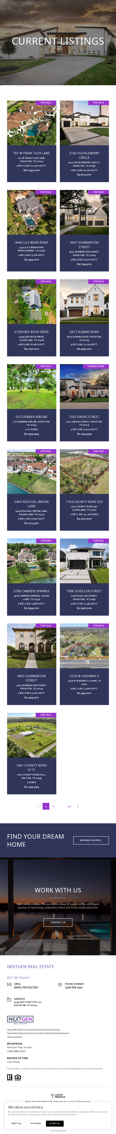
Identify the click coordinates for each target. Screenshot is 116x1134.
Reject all (16, 1123)
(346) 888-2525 (73, 987)
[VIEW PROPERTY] (32, 137)
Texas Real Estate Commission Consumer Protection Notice (33, 1029)
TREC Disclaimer (14, 1037)
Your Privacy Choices (58, 1131)
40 (69, 806)
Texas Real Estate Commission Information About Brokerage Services (38, 1033)
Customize (35, 1123)
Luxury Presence (79, 1101)
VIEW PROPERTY (31, 140)
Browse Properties (93, 840)
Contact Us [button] (58, 922)
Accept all (55, 1123)
